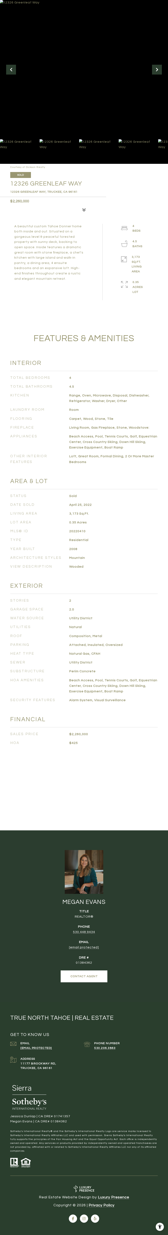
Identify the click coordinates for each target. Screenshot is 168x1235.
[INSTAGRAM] (84, 1219)
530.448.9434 (84, 932)
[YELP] (95, 1219)
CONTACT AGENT (84, 976)
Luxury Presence (113, 1197)
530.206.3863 (105, 1048)
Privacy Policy (102, 1205)
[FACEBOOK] (73, 1219)
